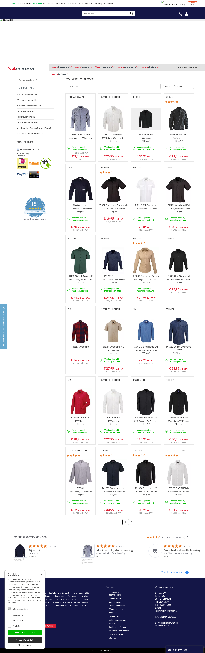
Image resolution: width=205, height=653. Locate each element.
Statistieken (18, 620)
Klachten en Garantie (118, 627)
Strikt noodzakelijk (21, 609)
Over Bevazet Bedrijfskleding (115, 593)
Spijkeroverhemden (26, 116)
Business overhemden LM (29, 105)
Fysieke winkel (115, 598)
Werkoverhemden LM (27, 94)
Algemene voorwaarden (119, 631)
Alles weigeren (24, 640)
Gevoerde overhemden (27, 122)
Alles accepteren (25, 632)
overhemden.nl (21, 68)
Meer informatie (25, 645)
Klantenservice (115, 602)
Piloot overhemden (25, 111)
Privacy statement (116, 634)
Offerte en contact (116, 609)
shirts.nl (149, 67)
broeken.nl (60, 67)
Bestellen (113, 613)
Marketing (17, 626)
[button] (184, 537)
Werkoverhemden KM (27, 100)
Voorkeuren (18, 615)
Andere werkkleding (187, 67)
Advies (27, 80)
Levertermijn (114, 616)
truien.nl (59, 73)
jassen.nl (82, 67)
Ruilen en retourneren (118, 620)
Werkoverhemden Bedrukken (30, 133)
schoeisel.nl (127, 67)
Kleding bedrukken (117, 605)
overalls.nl (103, 67)
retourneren (20, 4)
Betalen (112, 623)
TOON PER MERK (26, 142)
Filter (71, 86)
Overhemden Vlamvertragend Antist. (34, 128)
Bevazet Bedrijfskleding (26, 13)
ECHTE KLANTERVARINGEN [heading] (30, 537)
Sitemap (112, 638)
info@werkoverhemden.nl (166, 611)
